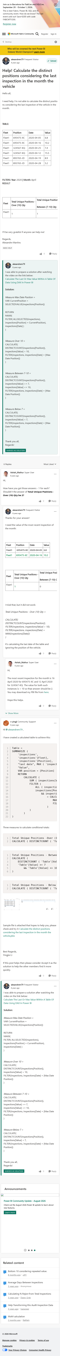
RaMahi (26, 1320)
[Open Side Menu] (4, 34)
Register (44, 34)
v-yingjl (13, 721)
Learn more (39, 51)
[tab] (28, 1250)
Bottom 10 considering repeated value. (27, 1271)
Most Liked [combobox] (50, 464)
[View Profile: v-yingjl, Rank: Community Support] (6, 723)
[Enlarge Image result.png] (30, 904)
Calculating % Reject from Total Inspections (29, 1293)
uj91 (25, 1274)
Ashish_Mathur (17, 472)
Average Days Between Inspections (25, 1282)
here (46, 692)
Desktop (8, 42)
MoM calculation (16, 1316)
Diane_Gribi (26, 1297)
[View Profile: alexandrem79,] (8, 265)
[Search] (37, 34)
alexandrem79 (17, 59)
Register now (9, 23)
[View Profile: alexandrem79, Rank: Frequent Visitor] (6, 61)
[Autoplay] (25, 1250)
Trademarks (7, 1346)
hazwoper (25, 1309)
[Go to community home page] (21, 34)
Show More (13, 713)
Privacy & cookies (27, 1340)
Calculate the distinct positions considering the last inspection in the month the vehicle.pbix (27, 932)
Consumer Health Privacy (40, 1350)
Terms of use (43, 1340)
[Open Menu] (56, 42)
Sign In (53, 34)
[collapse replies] (30, 470)
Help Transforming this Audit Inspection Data (30, 1305)
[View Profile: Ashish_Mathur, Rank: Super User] (6, 474)
